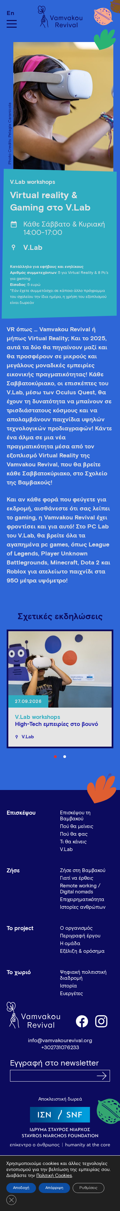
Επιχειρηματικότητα (82, 899)
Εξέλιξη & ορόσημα (82, 951)
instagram (101, 1021)
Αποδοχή (21, 1188)
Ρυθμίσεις (88, 1188)
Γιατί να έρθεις (76, 878)
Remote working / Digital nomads (80, 888)
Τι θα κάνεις (73, 841)
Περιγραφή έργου (80, 935)
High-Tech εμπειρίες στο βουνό (56, 724)
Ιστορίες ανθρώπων (82, 907)
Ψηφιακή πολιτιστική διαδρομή (83, 975)
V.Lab (32, 248)
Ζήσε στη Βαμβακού (82, 870)
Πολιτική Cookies (54, 1175)
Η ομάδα (70, 943)
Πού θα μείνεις (76, 826)
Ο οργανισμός (76, 928)
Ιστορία (68, 985)
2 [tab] (64, 756)
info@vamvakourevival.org (60, 1040)
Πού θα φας (74, 834)
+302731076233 (60, 1047)
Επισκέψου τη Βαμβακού (75, 815)
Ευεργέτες (71, 993)
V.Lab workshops (32, 182)
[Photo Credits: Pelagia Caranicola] (60, 110)
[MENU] (12, 24)
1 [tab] (55, 756)
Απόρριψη (54, 1188)
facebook (81, 1021)
